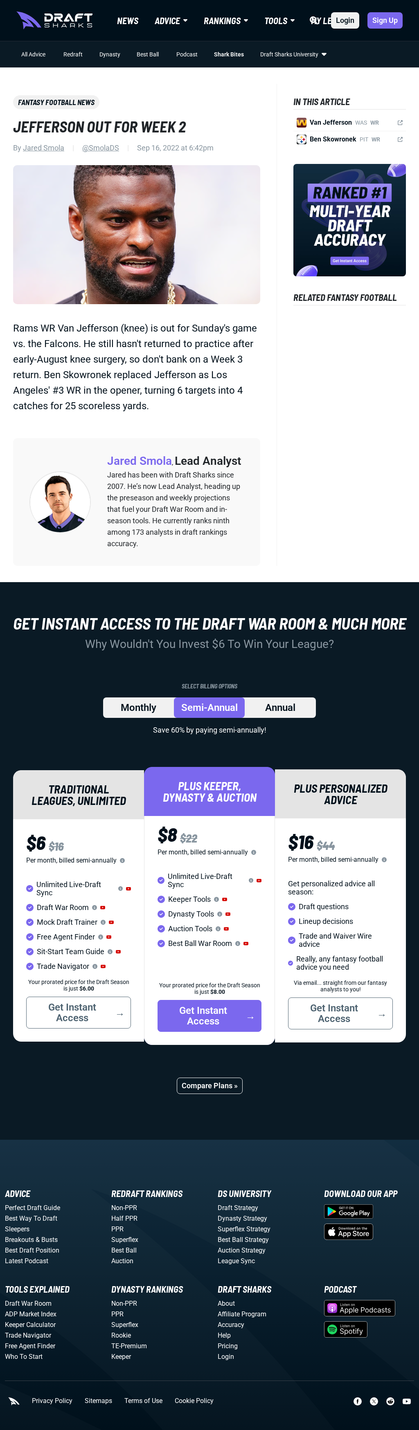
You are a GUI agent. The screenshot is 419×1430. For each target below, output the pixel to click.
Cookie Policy (194, 1401)
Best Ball (148, 54)
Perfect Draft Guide (32, 1208)
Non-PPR (124, 1208)
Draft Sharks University (289, 54)
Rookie (121, 1335)
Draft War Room (28, 1303)
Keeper (121, 1357)
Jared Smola (43, 147)
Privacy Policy (52, 1401)
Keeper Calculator (30, 1325)
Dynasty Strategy (242, 1218)
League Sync (236, 1261)
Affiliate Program (242, 1314)
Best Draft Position (32, 1250)
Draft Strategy (238, 1208)
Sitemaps (98, 1401)
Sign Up (385, 20)
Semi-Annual (209, 707)
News (127, 20)
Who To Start (24, 1357)
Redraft (73, 54)
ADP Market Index (30, 1314)
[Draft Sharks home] (54, 20)
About (226, 1303)
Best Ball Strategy (243, 1240)
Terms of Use (143, 1401)
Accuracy (231, 1325)
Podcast (187, 54)
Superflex (124, 1240)
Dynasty (109, 54)
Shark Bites (229, 54)
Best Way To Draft (31, 1218)
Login (345, 20)
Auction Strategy (242, 1250)
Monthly (138, 707)
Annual (280, 707)
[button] (128, 888)
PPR (117, 1229)
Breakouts (19, 1240)
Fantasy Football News (56, 102)
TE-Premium (129, 1346)
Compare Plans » (210, 1085)
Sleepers (17, 1229)
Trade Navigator (28, 1335)
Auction (122, 1261)
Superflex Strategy (244, 1229)
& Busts (47, 1240)
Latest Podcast (26, 1261)
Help (224, 1335)
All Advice (33, 54)
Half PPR (124, 1218)
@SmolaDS (100, 147)
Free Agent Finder (30, 1346)
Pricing (228, 1346)
